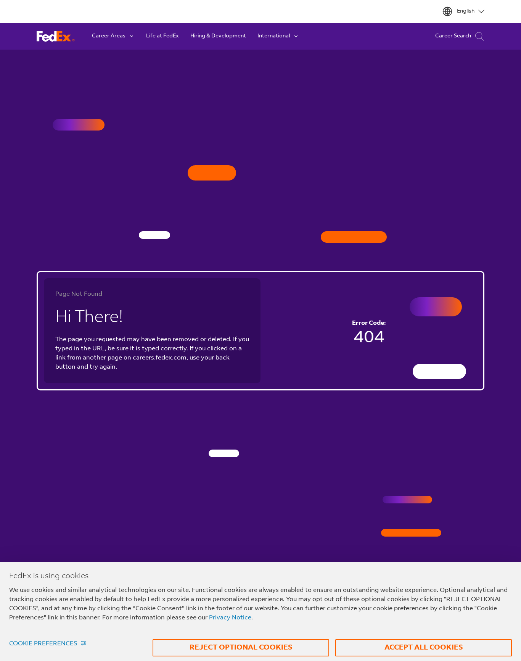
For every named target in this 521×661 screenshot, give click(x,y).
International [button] (273, 36)
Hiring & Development (218, 36)
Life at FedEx (162, 36)
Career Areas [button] (108, 36)
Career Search (453, 36)
